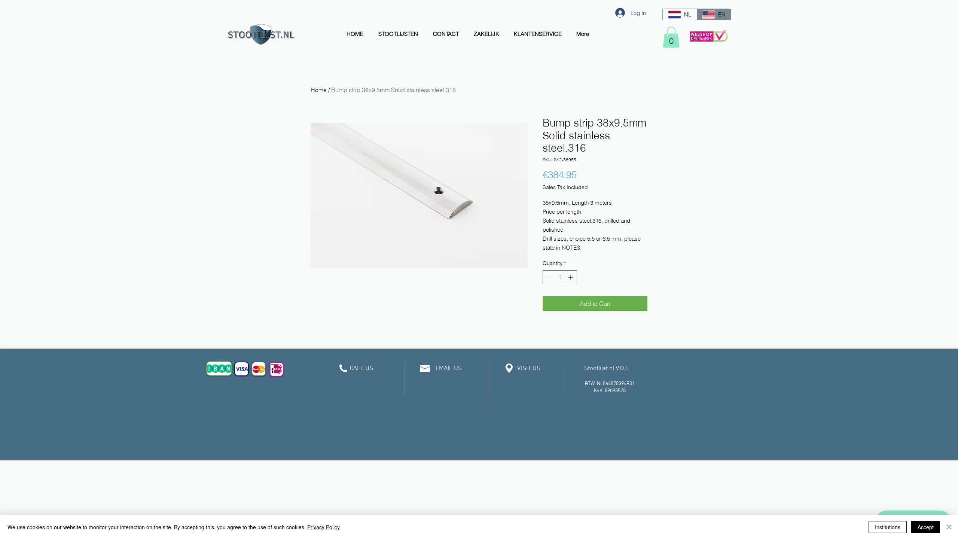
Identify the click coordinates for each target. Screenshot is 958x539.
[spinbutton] (560, 277)
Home (319, 90)
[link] (671, 37)
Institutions (887, 527)
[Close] (949, 527)
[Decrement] (548, 277)
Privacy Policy (323, 527)
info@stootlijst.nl (446, 388)
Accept (926, 527)
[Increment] (571, 277)
